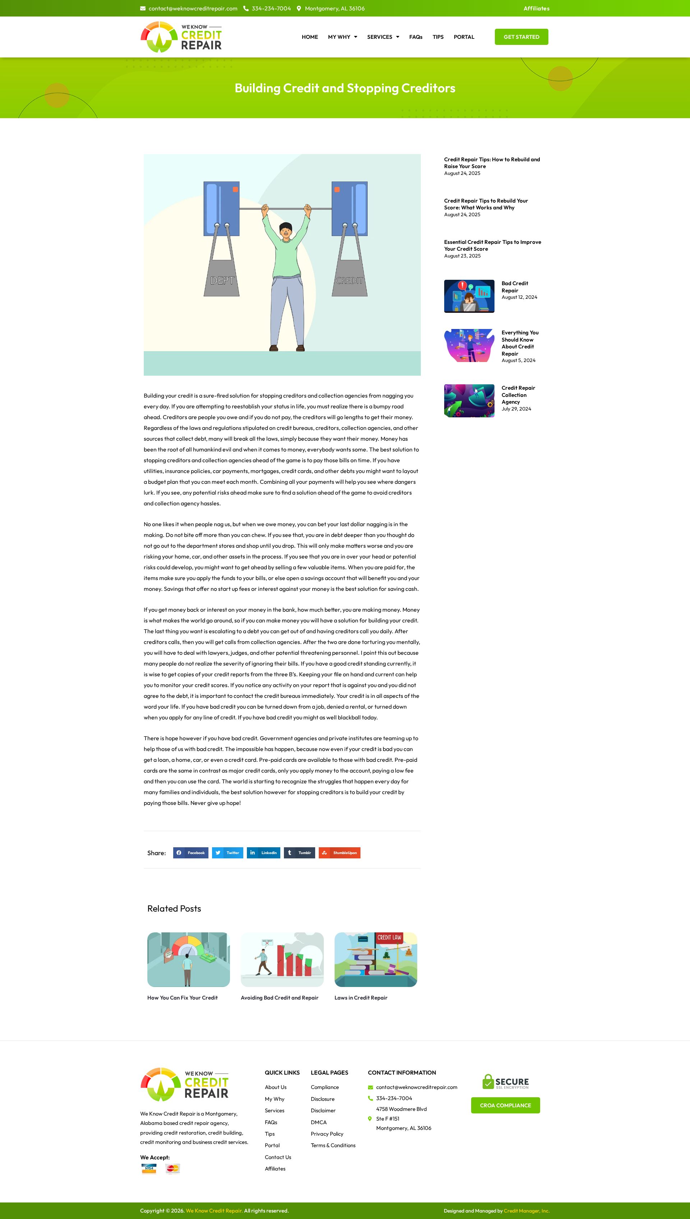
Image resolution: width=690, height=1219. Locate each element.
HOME (310, 36)
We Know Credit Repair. (214, 1210)
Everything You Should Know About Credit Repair (520, 343)
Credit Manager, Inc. (527, 1211)
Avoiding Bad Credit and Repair (280, 997)
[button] (190, 853)
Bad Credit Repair (515, 287)
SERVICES (379, 36)
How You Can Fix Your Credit (182, 997)
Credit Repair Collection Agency (518, 394)
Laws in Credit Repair (361, 997)
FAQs (416, 36)
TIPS (438, 36)
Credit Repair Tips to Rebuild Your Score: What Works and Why (486, 204)
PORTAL (464, 36)
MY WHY (339, 36)
